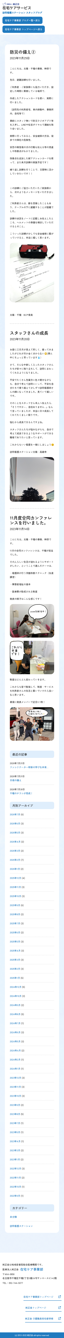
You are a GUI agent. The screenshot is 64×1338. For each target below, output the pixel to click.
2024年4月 (15, 1050)
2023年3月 (15, 1150)
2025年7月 (15, 923)
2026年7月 (15, 814)
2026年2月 (15, 859)
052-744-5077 (16, 1283)
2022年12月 (15, 1168)
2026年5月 (15, 832)
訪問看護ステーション (21, 1226)
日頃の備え (15, 780)
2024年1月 (15, 1068)
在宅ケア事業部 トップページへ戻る (23, 29)
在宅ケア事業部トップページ (38, 1296)
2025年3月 (15, 959)
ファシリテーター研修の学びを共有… (29, 767)
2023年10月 (15, 1095)
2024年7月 (15, 1023)
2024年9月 (15, 1005)
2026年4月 (15, 841)
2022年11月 (15, 1177)
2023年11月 (15, 1086)
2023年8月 (15, 1114)
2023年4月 (15, 1141)
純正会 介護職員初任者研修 (39, 1318)
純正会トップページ (35, 1307)
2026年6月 (15, 823)
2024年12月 (15, 987)
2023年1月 (15, 1159)
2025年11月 (15, 887)
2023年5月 (15, 1132)
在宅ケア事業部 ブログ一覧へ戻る (22, 20)
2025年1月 (15, 977)
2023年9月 (15, 1105)
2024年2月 (15, 1059)
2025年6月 (15, 932)
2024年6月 (15, 1032)
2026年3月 (15, 850)
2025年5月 (15, 941)
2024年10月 (15, 996)
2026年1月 (15, 868)
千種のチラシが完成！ (21, 793)
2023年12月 (15, 1077)
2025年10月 (15, 896)
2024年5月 (15, 1041)
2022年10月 (15, 1186)
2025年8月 (15, 914)
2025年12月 (15, 878)
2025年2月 (15, 968)
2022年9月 (15, 1195)
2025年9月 (15, 905)
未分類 (13, 1216)
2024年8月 (15, 1014)
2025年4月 (15, 950)
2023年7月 (15, 1123)
